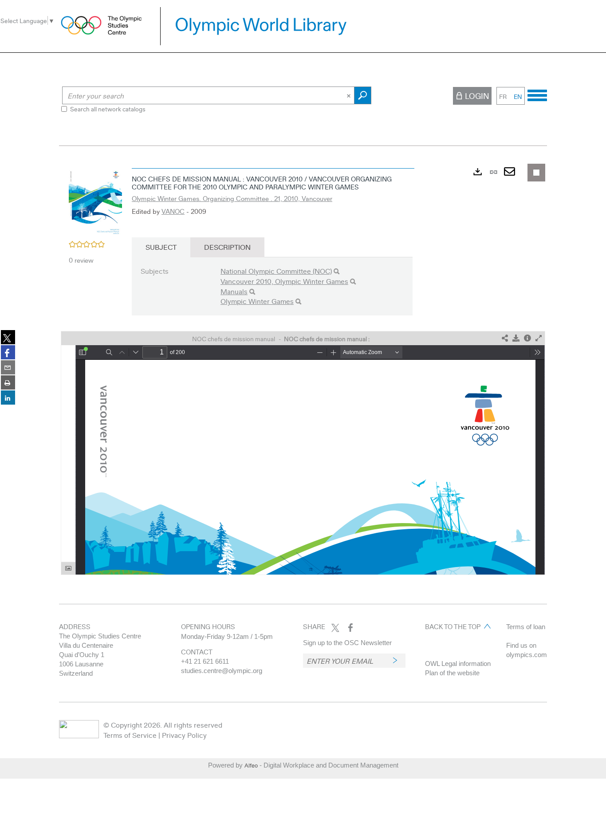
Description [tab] (227, 247)
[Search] (336, 271)
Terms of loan (525, 626)
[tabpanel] (303, 369)
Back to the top (452, 626)
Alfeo (251, 765)
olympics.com (526, 654)
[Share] (505, 338)
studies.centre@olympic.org (221, 670)
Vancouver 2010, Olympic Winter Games (284, 281)
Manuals (234, 291)
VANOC (173, 211)
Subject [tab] (161, 247)
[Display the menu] (537, 94)
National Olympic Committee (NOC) (276, 271)
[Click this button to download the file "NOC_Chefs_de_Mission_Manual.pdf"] (516, 338)
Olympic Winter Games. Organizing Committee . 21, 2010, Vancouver (232, 198)
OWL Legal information (458, 663)
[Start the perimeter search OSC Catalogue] (362, 95)
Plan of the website (452, 673)
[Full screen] (538, 338)
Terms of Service (130, 735)
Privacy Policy (184, 735)
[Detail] (527, 338)
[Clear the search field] (349, 95)
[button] (95, 201)
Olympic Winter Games (257, 301)
